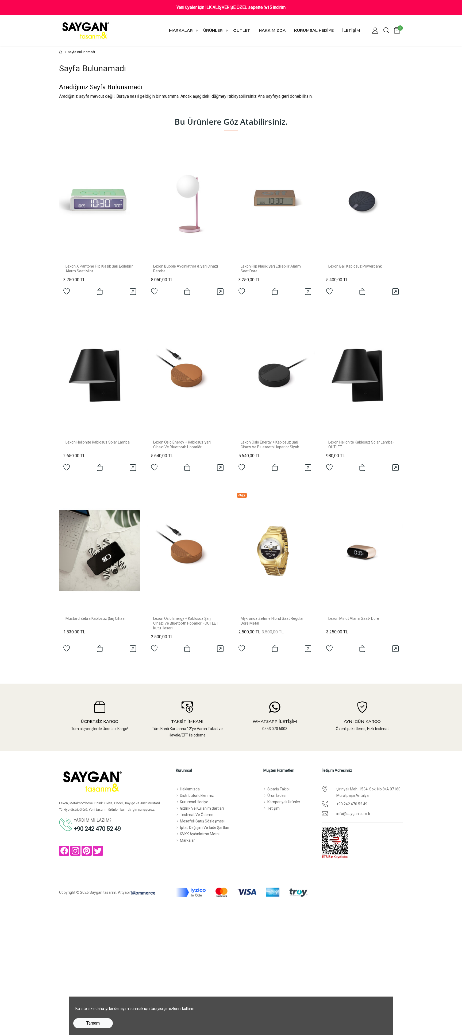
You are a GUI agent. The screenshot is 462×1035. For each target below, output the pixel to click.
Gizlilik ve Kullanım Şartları (202, 808)
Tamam (93, 1023)
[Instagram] (75, 851)
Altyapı (124, 892)
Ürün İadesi (276, 795)
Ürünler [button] (213, 30)
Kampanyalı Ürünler (283, 802)
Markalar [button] (181, 30)
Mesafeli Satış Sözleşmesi (202, 821)
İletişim (351, 30)
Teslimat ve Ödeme (196, 815)
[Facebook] (64, 851)
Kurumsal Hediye (314, 30)
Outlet (241, 30)
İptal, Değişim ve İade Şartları (204, 827)
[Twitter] (98, 851)
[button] (375, 30)
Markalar (187, 840)
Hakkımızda (272, 30)
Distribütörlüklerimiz (197, 795)
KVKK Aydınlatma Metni (200, 834)
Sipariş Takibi (278, 789)
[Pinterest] (87, 851)
